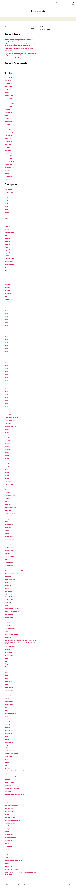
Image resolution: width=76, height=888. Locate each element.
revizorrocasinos (9, 748)
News (6, 631)
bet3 (6, 273)
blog (6, 296)
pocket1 (7, 698)
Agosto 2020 (8, 170)
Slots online (8, 768)
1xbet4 (6, 206)
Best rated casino (9, 258)
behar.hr (7, 255)
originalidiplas (9, 655)
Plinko (6, 684)
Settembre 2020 (9, 167)
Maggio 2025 (8, 121)
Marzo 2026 (8, 92)
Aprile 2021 (8, 147)
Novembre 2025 (9, 104)
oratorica (7, 649)
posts (6, 710)
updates (7, 843)
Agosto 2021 (8, 135)
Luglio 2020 (8, 173)
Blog (54, 2)
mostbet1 (7, 620)
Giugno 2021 (8, 141)
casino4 (7, 461)
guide (6, 568)
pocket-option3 (9, 693)
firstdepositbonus (10, 547)
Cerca (6, 26)
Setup (6, 759)
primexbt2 (7, 724)
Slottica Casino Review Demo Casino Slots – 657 (18, 771)
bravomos (7, 305)
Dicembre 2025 (9, 101)
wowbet (7, 855)
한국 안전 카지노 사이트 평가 (12, 869)
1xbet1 (6, 198)
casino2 (7, 455)
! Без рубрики (8, 189)
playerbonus (8, 681)
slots (6, 765)
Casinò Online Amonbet (11, 417)
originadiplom (8, 652)
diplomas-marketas (10, 507)
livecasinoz (8, 602)
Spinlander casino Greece (12, 777)
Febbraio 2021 (9, 153)
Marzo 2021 (8, 150)
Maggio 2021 (8, 144)
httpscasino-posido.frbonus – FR (14, 571)
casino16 (7, 449)
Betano (7, 279)
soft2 (6, 774)
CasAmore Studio (12, 884)
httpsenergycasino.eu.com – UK (13, 573)
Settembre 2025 (9, 109)
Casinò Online (8, 414)
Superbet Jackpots (10, 811)
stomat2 (7, 797)
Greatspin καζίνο (9, 562)
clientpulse (8, 490)
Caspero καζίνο (9, 484)
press (6, 716)
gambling (7, 553)
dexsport (7, 504)
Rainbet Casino (9, 742)
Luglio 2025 (8, 115)
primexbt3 (7, 727)
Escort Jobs (8, 527)
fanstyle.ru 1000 (9, 539)
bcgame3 (7, 244)
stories (7, 800)
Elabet (6, 521)
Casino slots (8, 423)
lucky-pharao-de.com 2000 (12, 611)
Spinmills (7, 779)
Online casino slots (10, 646)
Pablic (6, 658)
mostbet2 (7, 623)
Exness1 (7, 530)
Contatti (58, 2)
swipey (7, 814)
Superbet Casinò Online (11, 805)
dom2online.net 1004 (10, 513)
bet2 (6, 270)
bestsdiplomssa (9, 264)
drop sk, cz (8, 516)
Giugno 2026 (8, 83)
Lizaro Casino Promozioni (12, 608)
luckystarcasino (9, 614)
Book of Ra (7, 302)
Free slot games (9, 550)
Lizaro (6, 605)
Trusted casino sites (10, 837)
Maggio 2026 (8, 86)
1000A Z (7, 195)
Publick (7, 739)
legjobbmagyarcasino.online (12, 594)
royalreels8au (8, 756)
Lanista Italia (8, 591)
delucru (7, 501)
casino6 (7, 467)
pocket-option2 (9, 690)
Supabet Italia (8, 803)
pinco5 (6, 675)
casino (6, 307)
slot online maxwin (45, 29)
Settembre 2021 (9, 132)
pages (6, 661)
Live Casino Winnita (10, 600)
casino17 (7, 452)
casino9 (7, 475)
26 (5, 221)
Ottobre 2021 (8, 130)
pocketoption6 (9, 704)
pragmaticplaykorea (10, 713)
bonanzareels (8, 299)
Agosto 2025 (8, 112)
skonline (7, 762)
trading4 (7, 831)
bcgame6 (7, 253)
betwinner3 (8, 290)
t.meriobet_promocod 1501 (12, 820)
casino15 (7, 446)
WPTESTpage (8, 857)
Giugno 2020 (8, 176)
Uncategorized (9, 840)
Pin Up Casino (8, 664)
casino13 (7, 440)
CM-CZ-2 (7, 493)
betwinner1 (8, 284)
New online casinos (10, 628)
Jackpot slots (8, 585)
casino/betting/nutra (10, 426)
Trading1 (7, 829)
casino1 (7, 429)
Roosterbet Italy (9, 750)
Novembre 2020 (9, 161)
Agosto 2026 (8, 78)
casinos (7, 478)
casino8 (7, 472)
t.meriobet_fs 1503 (10, 817)
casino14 (7, 443)
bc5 (6, 235)
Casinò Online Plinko (10, 420)
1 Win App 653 (9, 192)
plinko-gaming (9, 687)
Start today (8, 791)
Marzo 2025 (8, 127)
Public (6, 736)
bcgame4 (7, 247)
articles (7, 229)
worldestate (8, 852)
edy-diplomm (8, 519)
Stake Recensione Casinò (12, 788)
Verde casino (8, 846)
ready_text (7, 745)
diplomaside (8, 510)
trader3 (7, 826)
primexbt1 (7, 722)
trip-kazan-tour (9, 834)
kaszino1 (7, 588)
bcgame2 (7, 241)
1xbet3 (6, 203)
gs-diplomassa (9, 565)
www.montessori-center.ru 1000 (14, 860)
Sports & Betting (9, 782)
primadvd (7, 719)
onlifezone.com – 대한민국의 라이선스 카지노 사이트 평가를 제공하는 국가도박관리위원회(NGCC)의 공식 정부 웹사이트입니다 (20, 642)
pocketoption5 (9, 701)
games (6, 559)
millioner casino (9, 617)
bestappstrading (9, 261)
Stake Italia (8, 785)
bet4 (6, 276)
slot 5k (41, 26)
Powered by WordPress (23, 884)
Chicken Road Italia (10, 487)
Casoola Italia (8, 481)
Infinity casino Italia (10, 579)
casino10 (7, 432)
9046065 (7, 227)
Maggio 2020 (8, 179)
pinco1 (6, 667)
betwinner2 (8, 287)
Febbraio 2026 (9, 95)
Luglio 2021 (8, 138)
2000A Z (7, 218)
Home (50, 2)
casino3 (7, 458)
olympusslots (8, 637)
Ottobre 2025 (8, 107)
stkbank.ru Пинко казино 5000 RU (14, 794)
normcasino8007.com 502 (12, 634)
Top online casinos (10, 823)
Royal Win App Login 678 (12, 753)
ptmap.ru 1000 (9, 733)
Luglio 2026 (8, 80)
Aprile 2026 (8, 89)
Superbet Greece (9, 808)
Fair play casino (9, 536)
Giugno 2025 (8, 118)
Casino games (9, 412)
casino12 (7, 438)
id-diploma (8, 576)
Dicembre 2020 (9, 159)
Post (6, 707)
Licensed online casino (11, 597)
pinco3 (6, 672)
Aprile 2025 (8, 124)
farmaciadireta (9, 545)
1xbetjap (7, 212)
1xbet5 (6, 209)
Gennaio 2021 (8, 156)
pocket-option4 (9, 696)
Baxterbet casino (9, 232)
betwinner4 (8, 293)
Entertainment (9, 524)
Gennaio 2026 (8, 98)
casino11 (7, 435)
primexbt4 (7, 730)
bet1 (6, 267)
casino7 (7, 469)
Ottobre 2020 (8, 164)
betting (7, 281)
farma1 (6, 542)
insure (6, 582)
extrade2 (7, 533)
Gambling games (9, 556)
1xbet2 (6, 201)
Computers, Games (10, 495)
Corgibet (7, 498)
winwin (7, 849)
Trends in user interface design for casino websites (19, 58)
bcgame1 (7, 238)
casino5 (7, 464)
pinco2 (6, 670)
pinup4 (6, 678)
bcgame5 (7, 250)
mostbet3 (7, 626)
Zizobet (7, 863)
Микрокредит (9, 866)
